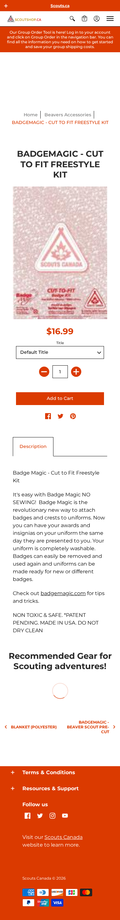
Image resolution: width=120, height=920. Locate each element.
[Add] (76, 372)
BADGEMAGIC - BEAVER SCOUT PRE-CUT (88, 727)
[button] (6, 6)
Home (31, 115)
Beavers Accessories (67, 115)
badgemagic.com (63, 593)
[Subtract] (44, 372)
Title (60, 343)
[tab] (33, 446)
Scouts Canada (63, 837)
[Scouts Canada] (24, 18)
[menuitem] (72, 18)
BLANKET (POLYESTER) (34, 727)
